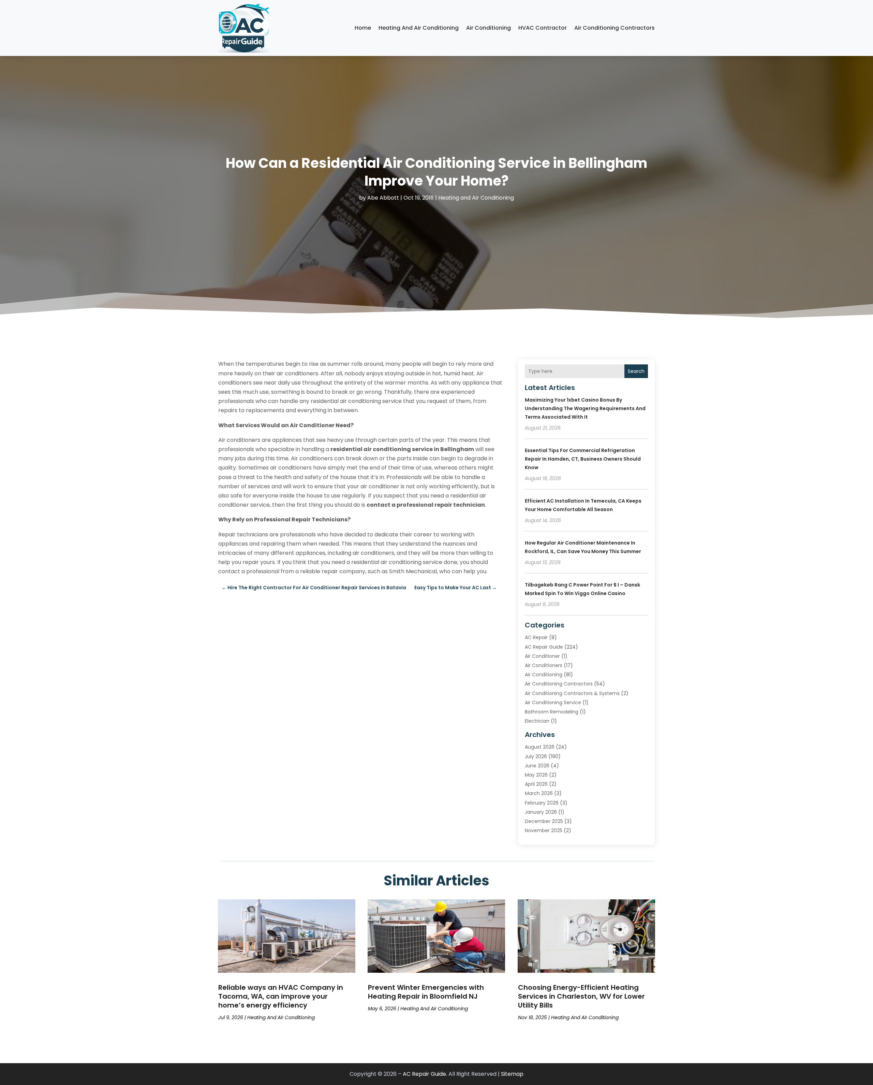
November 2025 (543, 830)
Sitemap (512, 1074)
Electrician (537, 721)
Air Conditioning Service (553, 702)
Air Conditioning (488, 28)
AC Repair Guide (544, 646)
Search (636, 371)
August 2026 (539, 746)
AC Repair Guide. (425, 1074)
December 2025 (544, 821)
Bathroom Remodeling (551, 711)
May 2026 (536, 774)
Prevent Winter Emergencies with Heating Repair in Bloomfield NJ (426, 992)
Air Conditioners (543, 665)
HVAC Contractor (542, 28)
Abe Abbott (383, 198)
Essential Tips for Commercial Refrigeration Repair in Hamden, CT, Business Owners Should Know (583, 459)
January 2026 (541, 812)
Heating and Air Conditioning (419, 28)
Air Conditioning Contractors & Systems (572, 693)
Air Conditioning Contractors (614, 28)
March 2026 (539, 793)
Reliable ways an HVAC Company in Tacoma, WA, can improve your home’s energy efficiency (280, 996)
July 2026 (536, 756)
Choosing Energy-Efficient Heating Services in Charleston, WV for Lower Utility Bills (581, 996)
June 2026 (537, 765)
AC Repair (536, 637)
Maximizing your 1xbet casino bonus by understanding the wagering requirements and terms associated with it (585, 408)
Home (363, 28)
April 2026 (536, 784)
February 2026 (542, 802)
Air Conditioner (542, 656)
